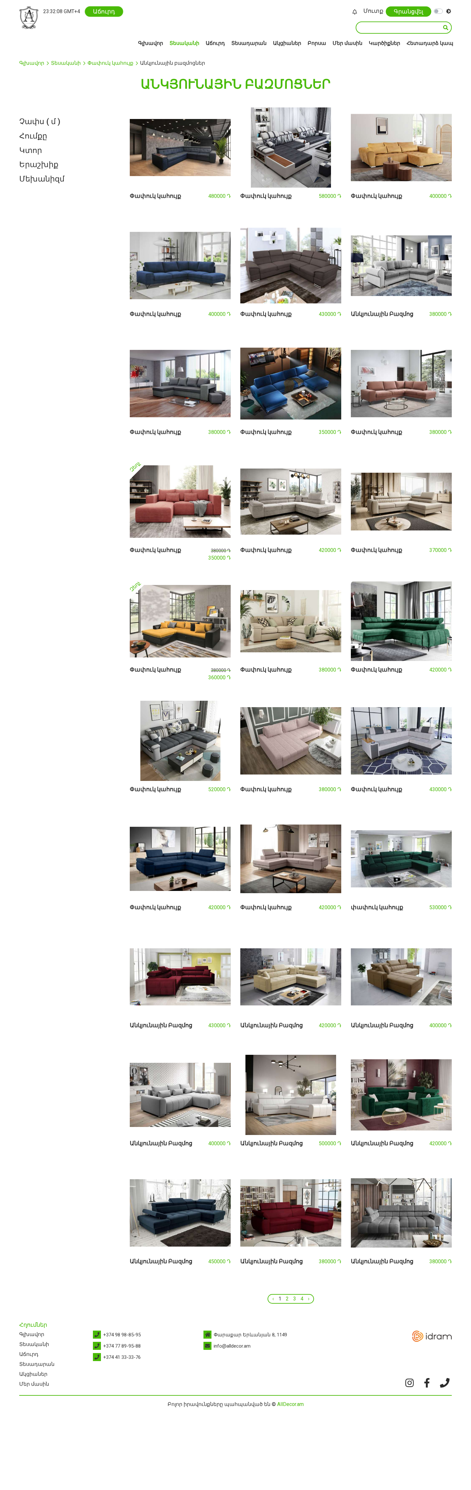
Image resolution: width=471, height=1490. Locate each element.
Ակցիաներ (287, 43)
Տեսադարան (249, 43)
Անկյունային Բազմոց (382, 313)
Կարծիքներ (384, 43)
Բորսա (317, 43)
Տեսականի (184, 43)
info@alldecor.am (232, 1346)
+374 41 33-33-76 (122, 1357)
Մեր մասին (347, 43)
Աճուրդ (104, 11)
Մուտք (373, 10)
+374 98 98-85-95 (122, 1335)
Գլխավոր (150, 43)
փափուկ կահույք (377, 907)
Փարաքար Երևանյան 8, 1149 (250, 1335)
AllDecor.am (290, 1404)
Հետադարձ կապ (430, 43)
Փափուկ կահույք (110, 63)
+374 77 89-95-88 (122, 1346)
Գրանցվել (408, 11)
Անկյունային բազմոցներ (172, 63)
